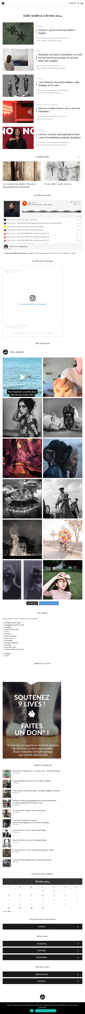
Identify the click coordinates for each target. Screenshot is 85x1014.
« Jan (4, 911)
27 (20, 908)
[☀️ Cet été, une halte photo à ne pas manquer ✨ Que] (22, 417)
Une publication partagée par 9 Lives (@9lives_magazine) (32, 333)
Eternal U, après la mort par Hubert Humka (56, 31)
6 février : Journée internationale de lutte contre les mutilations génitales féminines (59, 136)
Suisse (7, 655)
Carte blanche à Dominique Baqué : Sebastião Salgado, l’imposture (36, 791)
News (38, 51)
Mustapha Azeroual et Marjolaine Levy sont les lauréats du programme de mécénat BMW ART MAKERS (60, 57)
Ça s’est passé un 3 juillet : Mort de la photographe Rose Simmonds (19, 185)
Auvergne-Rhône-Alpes (13, 623)
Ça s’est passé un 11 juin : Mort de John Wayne (29, 830)
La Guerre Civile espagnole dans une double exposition (32, 860)
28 (31, 908)
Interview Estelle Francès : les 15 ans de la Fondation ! (59, 110)
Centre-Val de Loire (11, 629)
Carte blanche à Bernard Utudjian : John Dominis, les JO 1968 (58, 84)
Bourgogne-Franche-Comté (14, 625)
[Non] (82, 1008)
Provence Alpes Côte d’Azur (14, 649)
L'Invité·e (39, 78)
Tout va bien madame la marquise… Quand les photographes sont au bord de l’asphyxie (31, 821)
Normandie (9, 640)
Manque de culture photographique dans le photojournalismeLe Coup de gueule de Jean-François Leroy (34, 801)
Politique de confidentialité (45, 1011)
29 (42, 908)
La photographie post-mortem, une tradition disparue (32, 781)
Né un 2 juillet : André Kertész (57, 184)
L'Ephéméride (41, 131)
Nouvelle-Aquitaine (11, 643)
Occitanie (8, 645)
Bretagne (8, 627)
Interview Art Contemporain (47, 104)
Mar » (9, 911)
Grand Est (8, 634)
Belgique (8, 653)
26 (8, 908)
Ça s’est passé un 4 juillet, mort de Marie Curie (29, 810)
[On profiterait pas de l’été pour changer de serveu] (22, 377)
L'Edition (39, 26)
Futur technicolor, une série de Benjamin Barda (29, 840)
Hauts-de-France (10, 636)
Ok (32, 1011)
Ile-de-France (9, 638)
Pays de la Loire (10, 647)
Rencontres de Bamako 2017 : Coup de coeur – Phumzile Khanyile (36, 771)
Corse (7, 632)
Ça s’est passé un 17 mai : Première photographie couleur (33, 850)
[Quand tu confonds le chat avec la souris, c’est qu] (62, 377)
